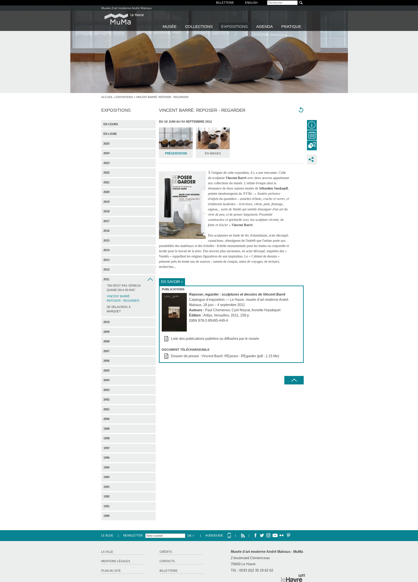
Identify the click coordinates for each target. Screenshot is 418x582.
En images (213, 153)
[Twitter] (262, 535)
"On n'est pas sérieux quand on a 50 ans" (124, 288)
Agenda (264, 26)
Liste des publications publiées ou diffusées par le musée (215, 338)
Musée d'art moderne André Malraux (126, 8)
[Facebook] (255, 535)
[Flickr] (281, 535)
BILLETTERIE (225, 2)
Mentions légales (115, 561)
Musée (170, 26)
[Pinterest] (288, 535)
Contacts (167, 561)
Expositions (234, 26)
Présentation (176, 153)
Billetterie (169, 570)
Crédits (166, 551)
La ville (107, 551)
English (251, 2)
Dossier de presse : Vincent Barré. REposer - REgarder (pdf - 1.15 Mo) (225, 356)
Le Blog (107, 535)
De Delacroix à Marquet (119, 309)
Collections (199, 26)
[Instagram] (268, 535)
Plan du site (111, 570)
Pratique (291, 26)
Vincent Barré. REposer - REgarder (123, 298)
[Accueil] (124, 19)
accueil (107, 97)
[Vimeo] (275, 535)
